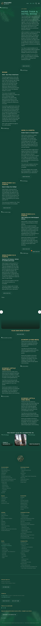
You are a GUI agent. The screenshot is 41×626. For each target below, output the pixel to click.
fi (27, 3)
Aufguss (22, 474)
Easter (3, 557)
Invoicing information (25, 550)
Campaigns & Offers (6, 544)
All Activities (3, 513)
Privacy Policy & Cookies (26, 562)
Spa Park (3, 492)
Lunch (21, 498)
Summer (4, 547)
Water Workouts (4, 515)
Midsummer (4, 548)
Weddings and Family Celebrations (27, 524)
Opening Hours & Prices (26, 470)
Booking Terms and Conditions (7, 480)
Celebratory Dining (25, 527)
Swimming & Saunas (24, 467)
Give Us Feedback (25, 551)
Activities (3, 512)
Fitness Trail (3, 527)
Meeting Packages (25, 515)
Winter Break (5, 556)
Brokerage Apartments (6, 476)
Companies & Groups (25, 512)
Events (2, 541)
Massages (3, 500)
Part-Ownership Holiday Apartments (8, 479)
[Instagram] (32, 3)
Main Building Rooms (5, 470)
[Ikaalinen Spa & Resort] (20, 458)
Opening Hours (23, 542)
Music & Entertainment (25, 528)
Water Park (22, 477)
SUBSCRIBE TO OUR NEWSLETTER (9, 614)
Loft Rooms (3, 473)
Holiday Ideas (4, 482)
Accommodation (4, 467)
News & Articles (23, 563)
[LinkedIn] (33, 3)
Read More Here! (20, 334)
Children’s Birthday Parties (26, 531)
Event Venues (24, 525)
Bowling (2, 516)
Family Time (4, 483)
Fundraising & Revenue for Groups (27, 537)
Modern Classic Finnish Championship (28, 476)
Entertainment (5, 485)
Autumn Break (5, 550)
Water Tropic (23, 468)
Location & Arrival (24, 559)
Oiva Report (3, 617)
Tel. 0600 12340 (4, 595)
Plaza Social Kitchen (24, 501)
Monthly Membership (5, 530)
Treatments (3, 498)
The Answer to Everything (6, 545)
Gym (2, 519)
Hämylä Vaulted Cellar (24, 536)
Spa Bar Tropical (23, 506)
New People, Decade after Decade (28, 568)
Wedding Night (24, 530)
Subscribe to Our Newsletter (27, 547)
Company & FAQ (23, 541)
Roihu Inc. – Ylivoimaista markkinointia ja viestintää (29, 622)
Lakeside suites (4, 471)
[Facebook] (30, 3)
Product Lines (4, 501)
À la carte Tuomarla (24, 500)
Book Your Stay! (26, 176)
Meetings (22, 513)
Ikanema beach (23, 480)
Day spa (3, 495)
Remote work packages (25, 522)
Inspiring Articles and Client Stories (27, 534)
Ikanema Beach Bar (24, 507)
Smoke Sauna (23, 482)
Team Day (22, 521)
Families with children (24, 479)
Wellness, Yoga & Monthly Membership (9, 528)
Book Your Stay (36, 251)
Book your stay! (7, 207)
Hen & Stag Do (23, 533)
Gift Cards (23, 554)
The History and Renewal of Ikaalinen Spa (28, 566)
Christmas (4, 553)
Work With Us (24, 548)
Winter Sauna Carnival (25, 565)
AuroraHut (3, 474)
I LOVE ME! (4, 489)
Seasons (3, 542)
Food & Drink (23, 495)
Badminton (3, 522)
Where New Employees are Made (27, 518)
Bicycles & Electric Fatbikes (6, 518)
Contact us (23, 545)
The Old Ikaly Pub (23, 504)
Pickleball (3, 521)
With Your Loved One (6, 488)
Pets (22, 557)
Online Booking (4, 497)
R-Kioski (22, 509)
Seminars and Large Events (25, 519)
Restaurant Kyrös (23, 503)
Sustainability (23, 560)
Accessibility (23, 556)
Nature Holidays (5, 486)
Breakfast (22, 497)
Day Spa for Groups (5, 503)
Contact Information (24, 544)
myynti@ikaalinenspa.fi (5, 597)
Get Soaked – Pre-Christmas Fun (8, 551)
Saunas (22, 471)
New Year (4, 554)
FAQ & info (22, 553)
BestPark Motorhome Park (6, 477)
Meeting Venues (24, 516)
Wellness (4, 491)
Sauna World (23, 473)
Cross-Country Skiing (5, 525)
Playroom (3, 524)
